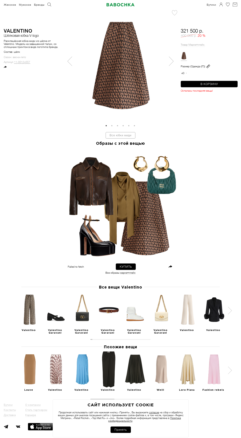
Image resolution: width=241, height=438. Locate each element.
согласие (154, 412)
